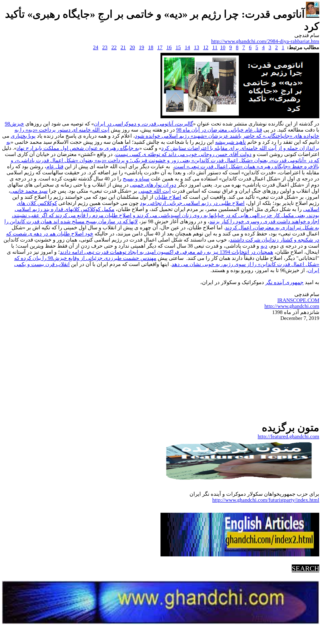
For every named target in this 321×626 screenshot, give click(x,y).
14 (187, 47)
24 (95, 47)
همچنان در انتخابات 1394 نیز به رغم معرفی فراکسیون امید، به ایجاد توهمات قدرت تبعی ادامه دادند (166, 252)
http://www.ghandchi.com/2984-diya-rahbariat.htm (265, 41)
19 (141, 47)
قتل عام (54, 166)
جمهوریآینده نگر (284, 282)
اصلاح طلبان (168, 197)
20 (132, 47)
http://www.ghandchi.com (291, 306)
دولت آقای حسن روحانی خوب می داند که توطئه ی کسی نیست (183, 154)
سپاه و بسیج (136, 179)
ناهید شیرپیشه (230, 142)
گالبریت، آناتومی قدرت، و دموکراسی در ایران (143, 124)
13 (196, 47)
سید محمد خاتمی (29, 191)
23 (104, 47)
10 (222, 47)
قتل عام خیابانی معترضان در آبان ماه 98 (219, 130)
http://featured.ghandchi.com (288, 436)
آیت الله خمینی (154, 191)
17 (159, 47)
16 (169, 47)
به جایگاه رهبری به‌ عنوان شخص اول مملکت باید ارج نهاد (78, 148)
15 (178, 47)
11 (214, 47)
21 (123, 47)
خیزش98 (14, 124)
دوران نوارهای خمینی (153, 185)
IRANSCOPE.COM (298, 300)
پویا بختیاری (23, 136)
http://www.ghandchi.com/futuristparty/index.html (265, 500)
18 (150, 47)
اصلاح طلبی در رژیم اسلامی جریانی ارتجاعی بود (192, 203)
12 (205, 47)
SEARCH (305, 568)
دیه (264, 246)
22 (114, 47)
